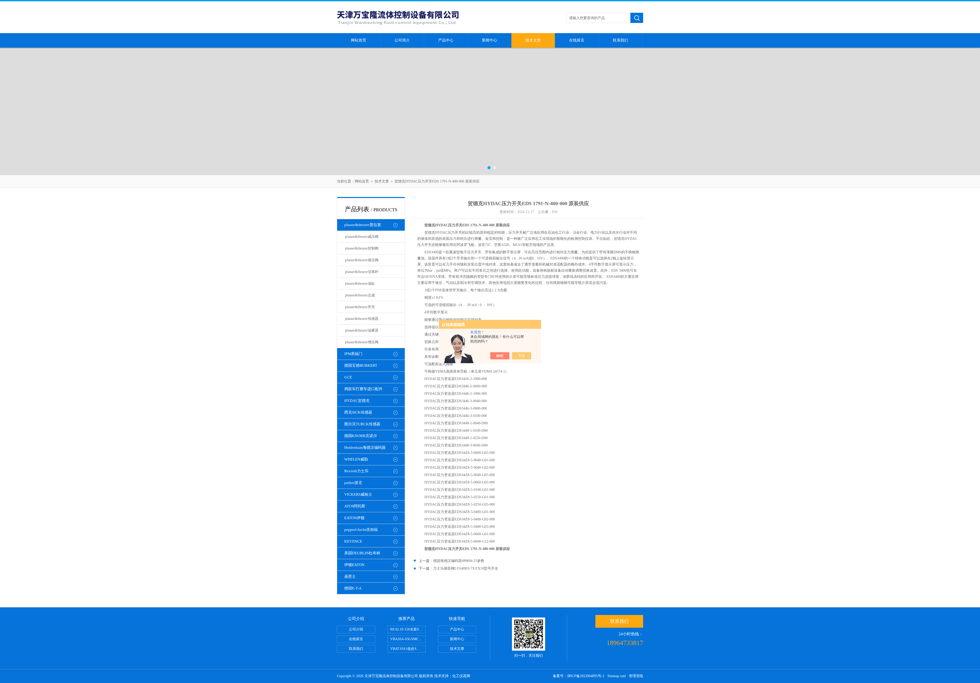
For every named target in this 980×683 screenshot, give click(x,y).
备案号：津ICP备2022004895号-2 (578, 676)
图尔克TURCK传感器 (362, 424)
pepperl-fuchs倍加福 (361, 530)
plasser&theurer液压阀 (361, 260)
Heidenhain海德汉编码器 (365, 447)
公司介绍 (356, 629)
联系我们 (620, 40)
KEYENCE (353, 541)
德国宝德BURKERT (360, 365)
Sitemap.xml (616, 676)
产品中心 (446, 40)
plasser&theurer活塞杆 (361, 272)
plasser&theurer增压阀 (361, 342)
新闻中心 (489, 40)
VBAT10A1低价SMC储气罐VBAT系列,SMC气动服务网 (408, 649)
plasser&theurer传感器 (361, 319)
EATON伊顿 (354, 518)
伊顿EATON (354, 565)
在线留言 (576, 40)
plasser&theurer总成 (360, 295)
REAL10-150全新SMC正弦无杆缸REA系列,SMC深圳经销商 (408, 629)
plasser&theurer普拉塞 (362, 225)
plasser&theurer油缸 (360, 283)
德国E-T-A (353, 588)
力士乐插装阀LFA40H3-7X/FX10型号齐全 (465, 568)
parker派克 (353, 483)
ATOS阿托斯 (354, 506)
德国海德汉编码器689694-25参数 (458, 561)
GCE (348, 377)
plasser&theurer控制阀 (361, 248)
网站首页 (358, 40)
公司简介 (402, 40)
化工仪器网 (461, 676)
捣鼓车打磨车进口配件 (363, 389)
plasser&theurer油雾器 (361, 330)
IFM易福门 (353, 354)
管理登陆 (636, 676)
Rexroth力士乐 (356, 471)
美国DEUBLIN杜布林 (362, 553)
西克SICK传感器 (358, 412)
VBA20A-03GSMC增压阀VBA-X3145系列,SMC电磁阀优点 (408, 639)
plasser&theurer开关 (360, 307)
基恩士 (350, 576)
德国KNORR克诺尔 (360, 436)
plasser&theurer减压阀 (361, 237)
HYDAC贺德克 (357, 401)
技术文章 (533, 40)
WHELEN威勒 (356, 459)
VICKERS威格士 (358, 494)
